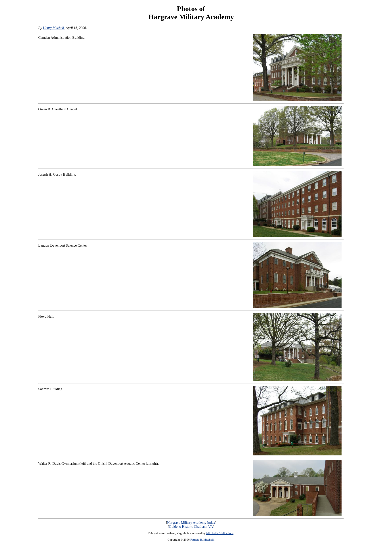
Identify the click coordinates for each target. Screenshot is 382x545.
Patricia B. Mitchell (202, 539)
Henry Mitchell (53, 28)
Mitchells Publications (219, 533)
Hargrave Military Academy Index (191, 522)
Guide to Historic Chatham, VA (191, 526)
